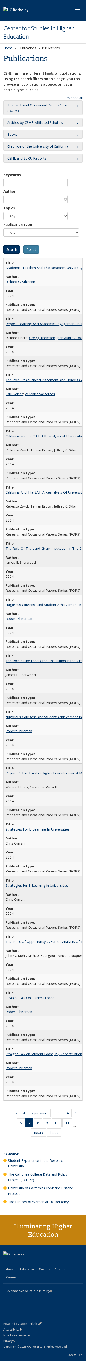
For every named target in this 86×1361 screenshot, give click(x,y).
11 (68, 1123)
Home (8, 48)
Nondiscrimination (16, 1335)
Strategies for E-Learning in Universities (37, 885)
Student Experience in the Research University (36, 1163)
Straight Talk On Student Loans (30, 997)
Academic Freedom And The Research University (44, 267)
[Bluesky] (43, 1262)
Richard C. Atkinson (20, 281)
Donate (44, 1269)
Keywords (12, 174)
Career (11, 1277)
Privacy (9, 1341)
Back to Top (75, 1355)
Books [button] (12, 134)
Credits (60, 1269)
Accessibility (12, 1329)
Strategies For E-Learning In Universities (38, 829)
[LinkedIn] (16, 1262)
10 (58, 1123)
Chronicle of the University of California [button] (37, 146)
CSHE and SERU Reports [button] (26, 158)
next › (40, 1133)
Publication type (17, 224)
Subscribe (26, 1269)
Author (9, 191)
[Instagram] (34, 1262)
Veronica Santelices (40, 394)
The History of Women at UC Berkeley (38, 1201)
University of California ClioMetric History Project (40, 1191)
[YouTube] (25, 1262)
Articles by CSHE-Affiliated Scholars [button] (35, 122)
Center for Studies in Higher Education (38, 32)
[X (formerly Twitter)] (7, 1262)
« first (22, 1114)
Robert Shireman (19, 618)
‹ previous (41, 1114)
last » (55, 1133)
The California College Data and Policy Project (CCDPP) (37, 1177)
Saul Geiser (14, 394)
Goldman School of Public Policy (29, 1291)
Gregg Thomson (42, 337)
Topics (9, 208)
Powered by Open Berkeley (22, 1324)
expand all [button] (75, 97)
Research (11, 1154)
